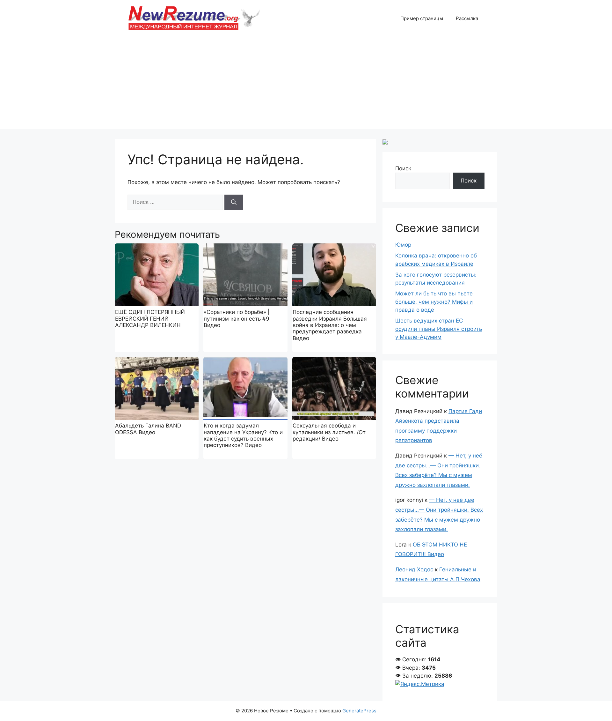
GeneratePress (359, 711)
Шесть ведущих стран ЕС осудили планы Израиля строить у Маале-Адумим (438, 328)
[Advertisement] (306, 84)
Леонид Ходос (414, 569)
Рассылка (467, 18)
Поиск (403, 168)
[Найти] (233, 202)
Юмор (403, 245)
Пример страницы (421, 18)
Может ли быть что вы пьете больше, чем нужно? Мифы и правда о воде (434, 301)
